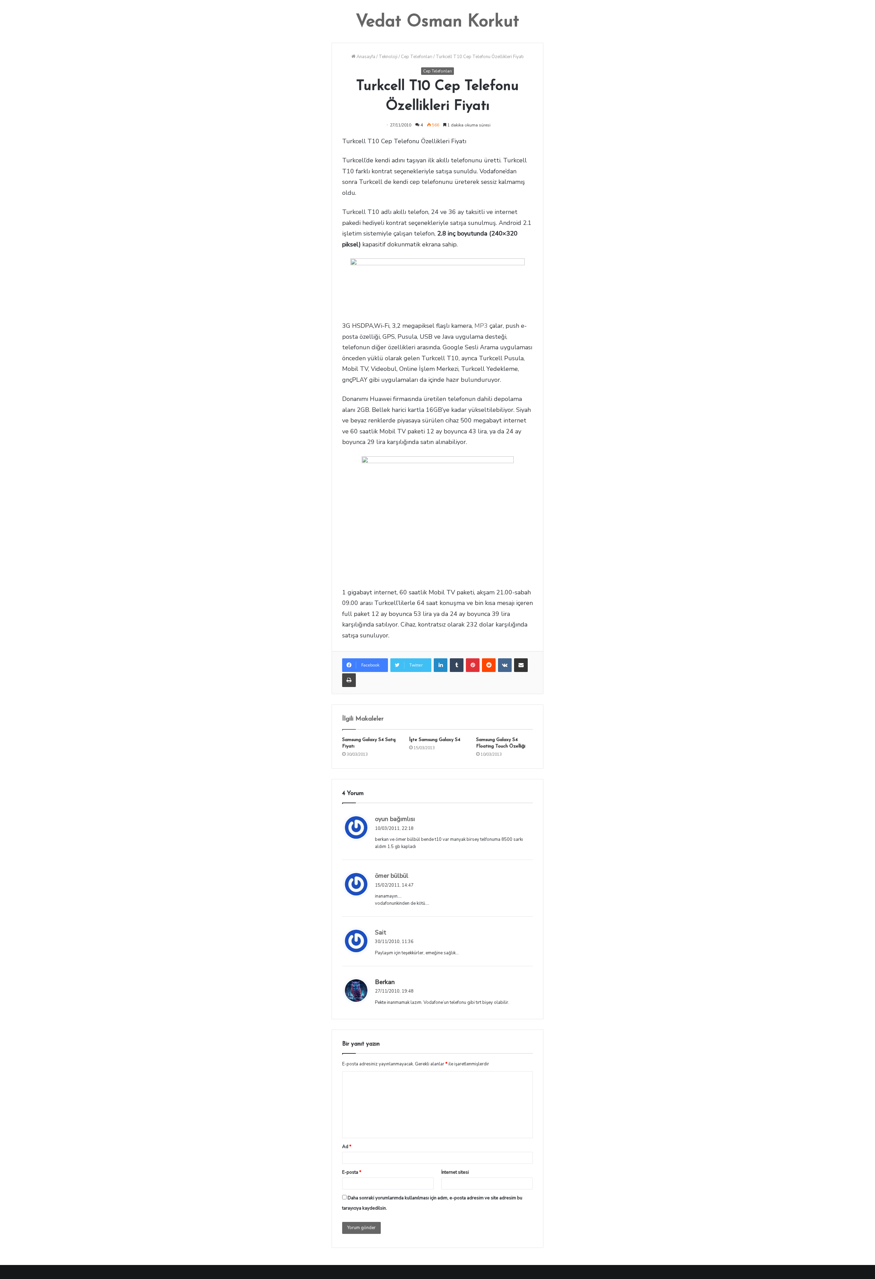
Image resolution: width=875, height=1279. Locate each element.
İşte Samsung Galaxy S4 (434, 739)
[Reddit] (489, 665)
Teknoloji (388, 57)
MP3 (481, 326)
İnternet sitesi (455, 1172)
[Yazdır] (349, 680)
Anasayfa (365, 57)
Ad (346, 1147)
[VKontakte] (505, 665)
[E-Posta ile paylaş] (521, 665)
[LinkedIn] (440, 665)
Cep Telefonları (416, 57)
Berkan (385, 982)
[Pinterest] (473, 665)
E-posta (351, 1172)
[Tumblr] (456, 665)
